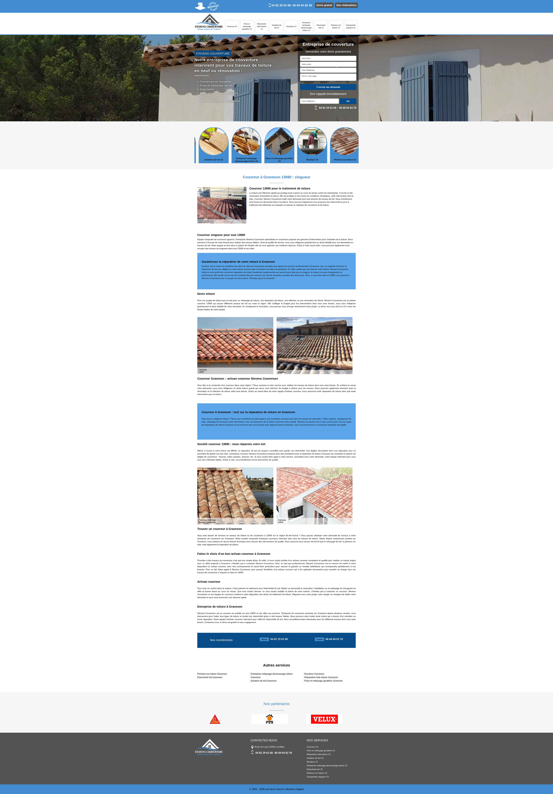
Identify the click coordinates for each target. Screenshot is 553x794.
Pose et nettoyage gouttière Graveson (323, 681)
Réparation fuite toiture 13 (261, 26)
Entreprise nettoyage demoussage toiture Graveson (272, 676)
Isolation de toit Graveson (264, 681)
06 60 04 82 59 (302, 5)
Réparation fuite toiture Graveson (321, 677)
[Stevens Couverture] (208, 22)
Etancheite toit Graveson (209, 677)
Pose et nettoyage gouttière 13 (247, 26)
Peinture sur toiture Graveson (212, 674)
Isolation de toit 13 (276, 26)
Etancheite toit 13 (321, 26)
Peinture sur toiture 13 (336, 26)
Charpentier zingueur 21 (351, 26)
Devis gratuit (324, 5)
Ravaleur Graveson (314, 674)
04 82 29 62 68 (281, 5)
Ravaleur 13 (291, 26)
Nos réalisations (346, 5)
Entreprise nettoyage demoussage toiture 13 (306, 26)
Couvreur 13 (232, 26)
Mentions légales (295, 789)
